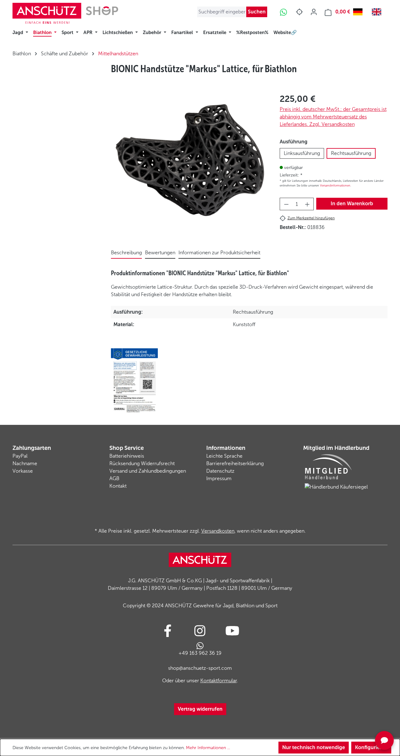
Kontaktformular (218, 680)
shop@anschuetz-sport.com (200, 668)
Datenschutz (220, 471)
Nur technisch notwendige (313, 747)
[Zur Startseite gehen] (65, 13)
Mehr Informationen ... (208, 747)
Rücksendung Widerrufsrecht (142, 463)
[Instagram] (200, 630)
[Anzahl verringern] (286, 204)
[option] (378, 12)
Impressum (219, 478)
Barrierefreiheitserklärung (235, 463)
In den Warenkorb (352, 203)
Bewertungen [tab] (160, 252)
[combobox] (359, 12)
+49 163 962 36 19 (200, 653)
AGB (114, 478)
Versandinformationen (335, 185)
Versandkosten (217, 531)
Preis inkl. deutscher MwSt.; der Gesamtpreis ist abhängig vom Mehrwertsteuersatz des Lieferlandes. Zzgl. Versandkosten (333, 117)
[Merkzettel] (299, 12)
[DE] (359, 12)
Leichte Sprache (224, 456)
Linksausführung (302, 153)
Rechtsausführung (351, 153)
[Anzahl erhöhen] (307, 204)
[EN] (378, 12)
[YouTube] (232, 630)
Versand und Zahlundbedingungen (147, 471)
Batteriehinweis (126, 456)
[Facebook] (168, 630)
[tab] (126, 253)
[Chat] (384, 740)
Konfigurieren (371, 747)
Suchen (257, 11)
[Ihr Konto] (314, 12)
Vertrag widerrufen (200, 709)
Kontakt (118, 486)
